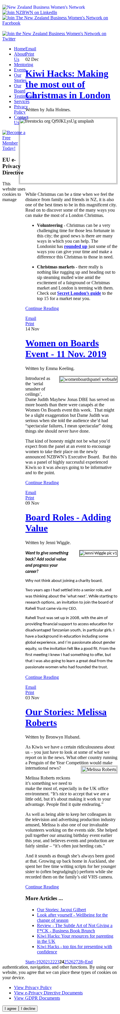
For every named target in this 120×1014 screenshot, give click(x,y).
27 (75, 961)
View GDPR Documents (37, 998)
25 (66, 961)
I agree (10, 1008)
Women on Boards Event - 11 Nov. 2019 (65, 348)
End (89, 961)
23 (57, 961)
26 (71, 961)
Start (29, 961)
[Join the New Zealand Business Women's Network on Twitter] (60, 38)
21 (47, 961)
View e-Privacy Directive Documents (48, 992)
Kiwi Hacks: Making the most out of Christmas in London (67, 84)
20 (43, 961)
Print (29, 54)
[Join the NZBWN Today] (13, 148)
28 (80, 961)
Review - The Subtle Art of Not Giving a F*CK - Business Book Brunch (74, 928)
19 (38, 961)
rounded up (75, 246)
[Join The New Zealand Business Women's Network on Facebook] (60, 22)
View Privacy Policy (33, 987)
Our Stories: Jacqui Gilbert (61, 909)
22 (52, 961)
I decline (28, 1008)
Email (30, 48)
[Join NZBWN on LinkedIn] (29, 12)
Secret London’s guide (79, 293)
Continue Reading (42, 308)
